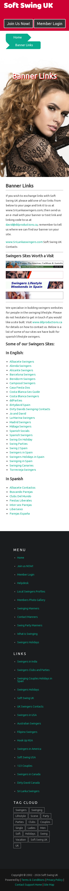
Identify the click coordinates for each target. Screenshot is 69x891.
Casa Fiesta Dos (20, 387)
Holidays (30, 833)
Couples (45, 821)
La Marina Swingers (22, 417)
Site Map (49, 884)
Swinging (36, 810)
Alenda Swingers (20, 365)
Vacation (21, 839)
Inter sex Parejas (21, 504)
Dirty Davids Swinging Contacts (30, 409)
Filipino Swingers (27, 731)
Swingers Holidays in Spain (27, 456)
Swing (44, 833)
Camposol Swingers (22, 383)
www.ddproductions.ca (47, 322)
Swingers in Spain (21, 452)
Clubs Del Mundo (20, 496)
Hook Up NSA (25, 740)
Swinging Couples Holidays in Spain (34, 680)
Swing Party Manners (29, 625)
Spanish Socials (20, 430)
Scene (34, 816)
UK (17, 845)
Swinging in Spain (21, 461)
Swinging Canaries (22, 465)
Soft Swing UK (25, 698)
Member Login (49, 23)
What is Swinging (27, 633)
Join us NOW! (25, 566)
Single (19, 827)
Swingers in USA (27, 715)
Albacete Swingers (22, 361)
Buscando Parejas (21, 491)
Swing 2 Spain (18, 448)
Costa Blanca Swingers (24, 396)
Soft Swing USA (26, 757)
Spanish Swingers (21, 435)
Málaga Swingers (20, 426)
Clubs (32, 821)
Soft (18, 833)
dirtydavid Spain (20, 404)
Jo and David (18, 413)
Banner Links (24, 45)
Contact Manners (27, 616)
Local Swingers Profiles (31, 591)
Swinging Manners (28, 608)
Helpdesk (23, 583)
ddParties (16, 400)
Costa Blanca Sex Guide (25, 391)
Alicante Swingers (21, 370)
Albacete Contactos (22, 487)
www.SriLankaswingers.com (24, 242)
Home (17, 37)
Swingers (21, 810)
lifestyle (21, 816)
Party (46, 816)
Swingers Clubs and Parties (33, 670)
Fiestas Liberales (21, 500)
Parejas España (20, 513)
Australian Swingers (29, 723)
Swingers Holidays (28, 642)
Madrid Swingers (20, 422)
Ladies (31, 827)
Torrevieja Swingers (23, 469)
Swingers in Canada (28, 774)
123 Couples (24, 765)
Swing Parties (19, 443)
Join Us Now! (18, 23)
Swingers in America (29, 748)
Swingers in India (27, 661)
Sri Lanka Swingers (28, 791)
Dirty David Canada (28, 782)
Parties (20, 821)
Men (43, 827)
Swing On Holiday (21, 439)
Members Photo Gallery (31, 600)
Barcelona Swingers (23, 374)
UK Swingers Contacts (30, 706)
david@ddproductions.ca (22, 224)
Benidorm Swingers (22, 378)
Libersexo (16, 509)
